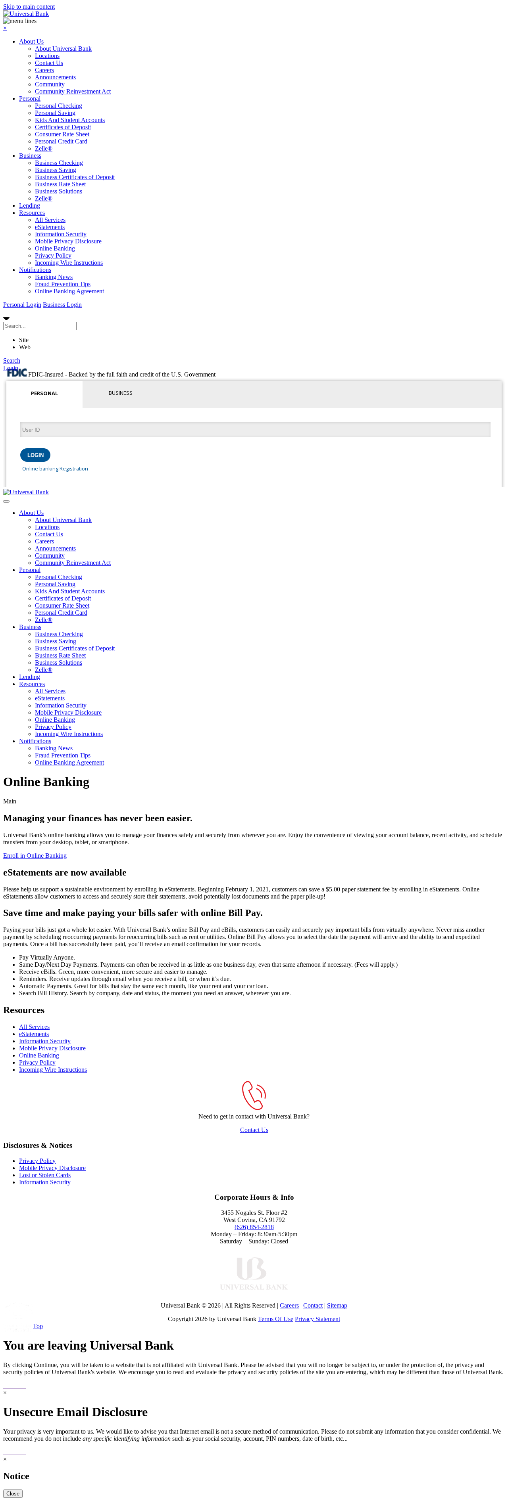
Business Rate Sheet (60, 184)
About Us (31, 41)
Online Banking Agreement (69, 291)
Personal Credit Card (61, 141)
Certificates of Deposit (63, 127)
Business (30, 155)
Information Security (61, 234)
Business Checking (59, 162)
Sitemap (337, 1305)
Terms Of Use (275, 1319)
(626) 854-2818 (254, 1227)
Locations (47, 55)
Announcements (55, 77)
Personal (29, 98)
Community (50, 84)
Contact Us (49, 62)
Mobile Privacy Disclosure (68, 241)
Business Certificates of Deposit (75, 177)
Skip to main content (29, 6)
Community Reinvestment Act (73, 91)
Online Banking (55, 248)
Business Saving (55, 169)
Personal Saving (55, 112)
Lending (29, 205)
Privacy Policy (53, 255)
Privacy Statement (317, 1319)
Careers (44, 70)
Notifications (35, 269)
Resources (32, 212)
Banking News (54, 276)
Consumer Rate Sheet (62, 134)
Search (11, 360)
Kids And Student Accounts (70, 120)
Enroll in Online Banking (35, 855)
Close (12, 1494)
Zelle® (43, 148)
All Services (50, 219)
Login (10, 368)
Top (38, 1326)
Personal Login (22, 304)
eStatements (50, 227)
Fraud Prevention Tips (62, 284)
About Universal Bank (63, 48)
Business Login (62, 304)
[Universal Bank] (26, 13)
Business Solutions (58, 191)
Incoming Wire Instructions (69, 262)
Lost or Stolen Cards (45, 1175)
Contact (313, 1305)
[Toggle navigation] (6, 501)
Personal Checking (58, 105)
